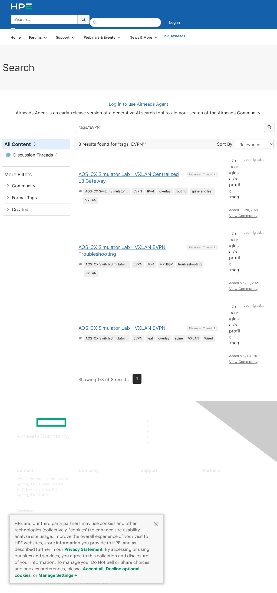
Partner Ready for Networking (229, 494)
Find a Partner (215, 479)
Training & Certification (161, 494)
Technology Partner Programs (229, 503)
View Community (243, 216)
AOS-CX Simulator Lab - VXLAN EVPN (122, 328)
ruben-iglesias (253, 160)
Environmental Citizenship (101, 503)
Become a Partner (219, 486)
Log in (174, 22)
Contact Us (88, 494)
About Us (87, 479)
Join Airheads (174, 36)
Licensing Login (154, 510)
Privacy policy (91, 510)
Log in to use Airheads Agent (138, 104)
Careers (86, 486)
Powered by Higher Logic (200, 582)
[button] (156, 524)
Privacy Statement (83, 549)
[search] (84, 19)
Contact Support (155, 486)
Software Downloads (159, 503)
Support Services (156, 479)
